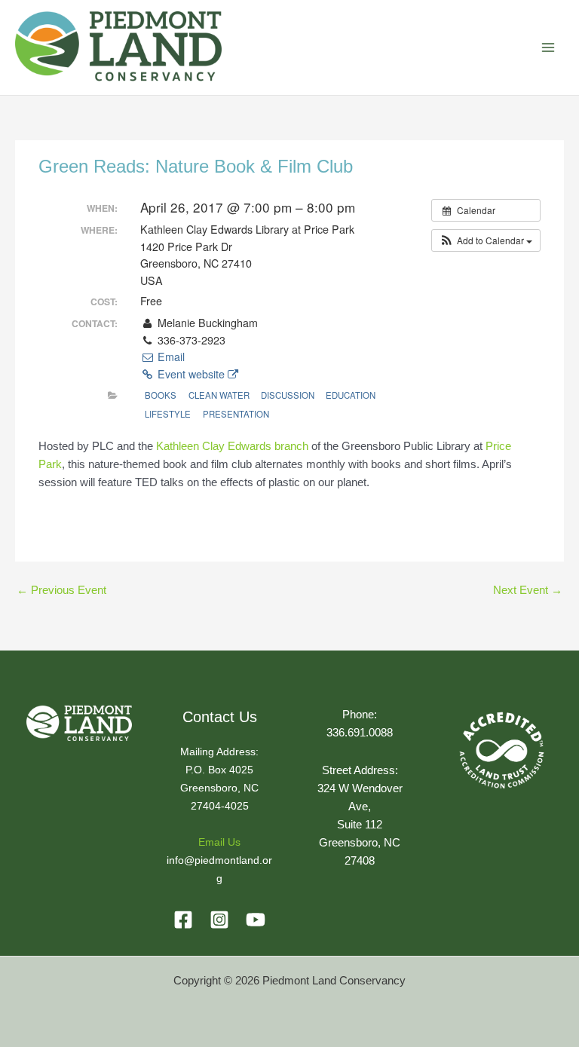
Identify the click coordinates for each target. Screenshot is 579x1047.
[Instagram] (219, 919)
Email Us (219, 842)
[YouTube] (255, 919)
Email (169, 356)
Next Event (527, 590)
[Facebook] (183, 919)
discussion (287, 395)
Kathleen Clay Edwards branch (232, 446)
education (350, 395)
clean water (219, 395)
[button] (486, 240)
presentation (236, 414)
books (160, 395)
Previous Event (61, 590)
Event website (191, 373)
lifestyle (168, 414)
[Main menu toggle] (548, 47)
